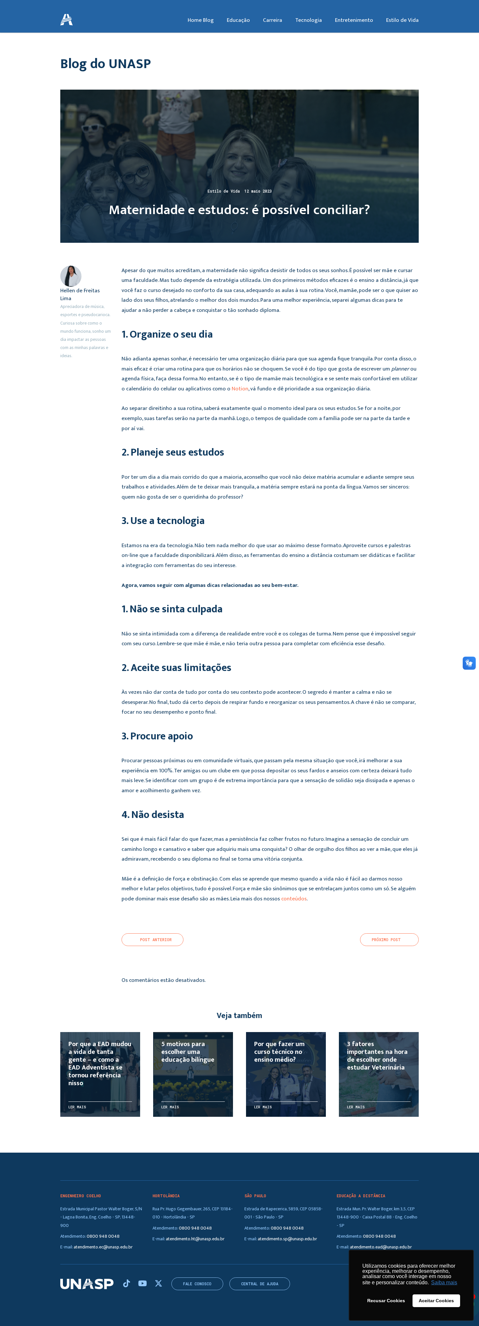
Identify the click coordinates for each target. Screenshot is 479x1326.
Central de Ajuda (259, 1283)
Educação (238, 20)
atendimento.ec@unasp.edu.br (103, 1247)
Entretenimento (354, 20)
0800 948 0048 (103, 1236)
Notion (240, 388)
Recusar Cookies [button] (386, 1300)
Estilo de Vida (402, 20)
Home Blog (201, 20)
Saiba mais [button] (444, 1282)
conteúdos (294, 898)
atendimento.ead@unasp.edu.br (381, 1247)
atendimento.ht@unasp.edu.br (195, 1239)
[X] (158, 1283)
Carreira (272, 20)
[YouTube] (143, 1283)
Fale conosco (197, 1283)
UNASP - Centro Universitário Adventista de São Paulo (66, 20)
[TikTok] (127, 1283)
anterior (156, 939)
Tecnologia (308, 20)
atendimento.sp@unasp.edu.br (287, 1239)
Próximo (386, 939)
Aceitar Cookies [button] (436, 1300)
